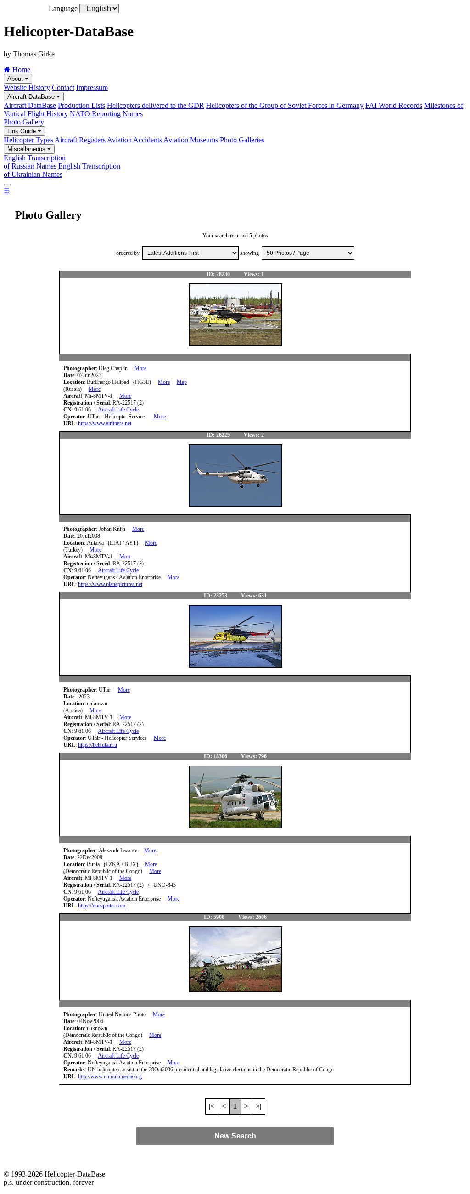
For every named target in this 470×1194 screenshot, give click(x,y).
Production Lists (81, 105)
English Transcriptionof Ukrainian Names (62, 170)
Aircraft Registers (80, 140)
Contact (63, 87)
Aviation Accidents (134, 140)
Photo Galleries (242, 140)
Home (20, 69)
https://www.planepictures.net (110, 584)
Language (63, 8)
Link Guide (22, 131)
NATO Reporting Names (106, 114)
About (16, 78)
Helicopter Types (28, 140)
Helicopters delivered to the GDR (155, 105)
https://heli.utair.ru (97, 745)
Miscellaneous (27, 149)
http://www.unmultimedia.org (110, 1076)
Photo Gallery (24, 122)
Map (182, 382)
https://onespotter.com (101, 905)
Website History (27, 87)
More (140, 368)
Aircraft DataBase (31, 96)
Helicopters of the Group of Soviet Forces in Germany (285, 105)
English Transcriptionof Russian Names (35, 162)
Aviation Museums (190, 140)
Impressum (92, 87)
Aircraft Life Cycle (118, 409)
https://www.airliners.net (104, 423)
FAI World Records (393, 105)
